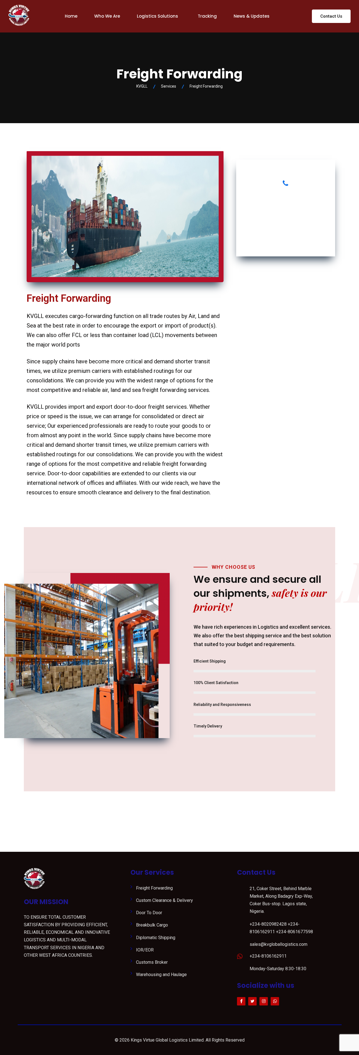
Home (71, 16)
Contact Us (331, 16)
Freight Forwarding (154, 888)
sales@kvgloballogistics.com (278, 944)
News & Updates (252, 16)
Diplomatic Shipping (155, 937)
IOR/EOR (145, 950)
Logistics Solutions (157, 16)
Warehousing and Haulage (161, 974)
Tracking (207, 16)
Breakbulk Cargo (152, 925)
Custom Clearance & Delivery (164, 900)
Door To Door (149, 912)
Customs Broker (152, 962)
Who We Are (107, 16)
